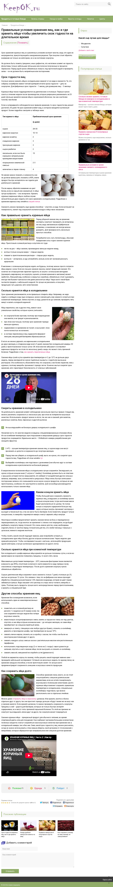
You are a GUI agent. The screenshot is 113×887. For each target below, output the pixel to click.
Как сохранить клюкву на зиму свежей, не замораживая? (65, 834)
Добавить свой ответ (86, 50)
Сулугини (85, 47)
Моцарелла (85, 44)
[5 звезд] (10, 802)
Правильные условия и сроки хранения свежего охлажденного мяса (93, 167)
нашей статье (34, 202)
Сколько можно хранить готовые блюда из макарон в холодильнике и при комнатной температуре (94, 99)
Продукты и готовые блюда (13, 19)
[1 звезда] (2, 802)
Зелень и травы (37, 19)
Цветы (102, 19)
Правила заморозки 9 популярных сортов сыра (46, 834)
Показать (23, 42)
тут (41, 458)
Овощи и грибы (56, 19)
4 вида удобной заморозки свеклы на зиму (27, 834)
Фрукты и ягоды (75, 19)
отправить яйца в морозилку (24, 699)
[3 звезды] (6, 802)
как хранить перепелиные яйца (37, 352)
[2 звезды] (4, 802)
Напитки (90, 19)
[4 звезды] (8, 802)
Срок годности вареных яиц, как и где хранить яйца (9, 834)
